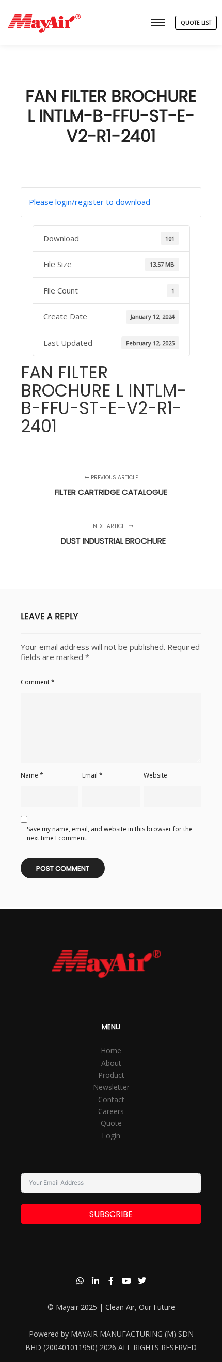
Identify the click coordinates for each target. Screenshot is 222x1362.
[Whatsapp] (80, 1280)
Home (111, 1051)
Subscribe (111, 1214)
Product (111, 1075)
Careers (111, 1111)
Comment (38, 682)
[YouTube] (126, 1280)
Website (155, 775)
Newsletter (111, 1087)
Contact (111, 1099)
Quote (111, 1123)
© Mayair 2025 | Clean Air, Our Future (111, 1307)
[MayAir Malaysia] (44, 22)
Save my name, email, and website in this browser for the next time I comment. (110, 833)
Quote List (196, 22)
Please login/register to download (89, 202)
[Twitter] (142, 1280)
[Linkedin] (95, 1280)
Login (111, 1135)
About (111, 1063)
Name (32, 775)
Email (92, 775)
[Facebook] (111, 1280)
